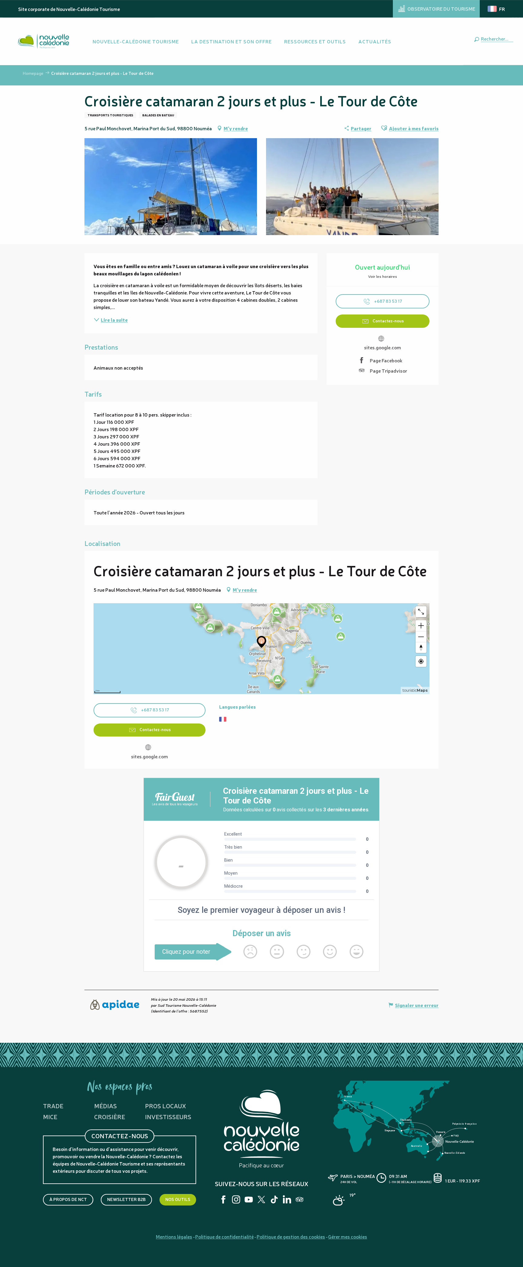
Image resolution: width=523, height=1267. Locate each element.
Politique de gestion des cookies (291, 1236)
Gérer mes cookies (347, 1236)
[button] (496, 38)
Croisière (109, 1116)
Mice (50, 1116)
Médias (105, 1106)
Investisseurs (168, 1116)
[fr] (497, 9)
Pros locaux (165, 1106)
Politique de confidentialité (224, 1236)
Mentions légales (174, 1236)
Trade (53, 1106)
